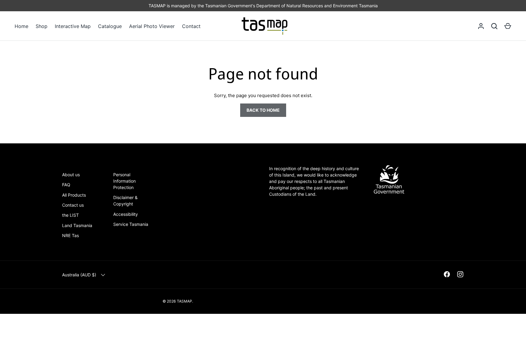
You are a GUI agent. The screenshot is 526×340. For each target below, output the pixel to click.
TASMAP (184, 301)
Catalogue (110, 26)
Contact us (73, 205)
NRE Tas (70, 235)
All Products (74, 195)
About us (71, 174)
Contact (191, 26)
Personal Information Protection (124, 181)
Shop (41, 26)
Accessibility (125, 214)
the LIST (70, 215)
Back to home (263, 110)
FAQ (66, 184)
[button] (507, 26)
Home (21, 26)
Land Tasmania (77, 225)
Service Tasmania (130, 224)
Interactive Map (73, 26)
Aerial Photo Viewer (152, 26)
